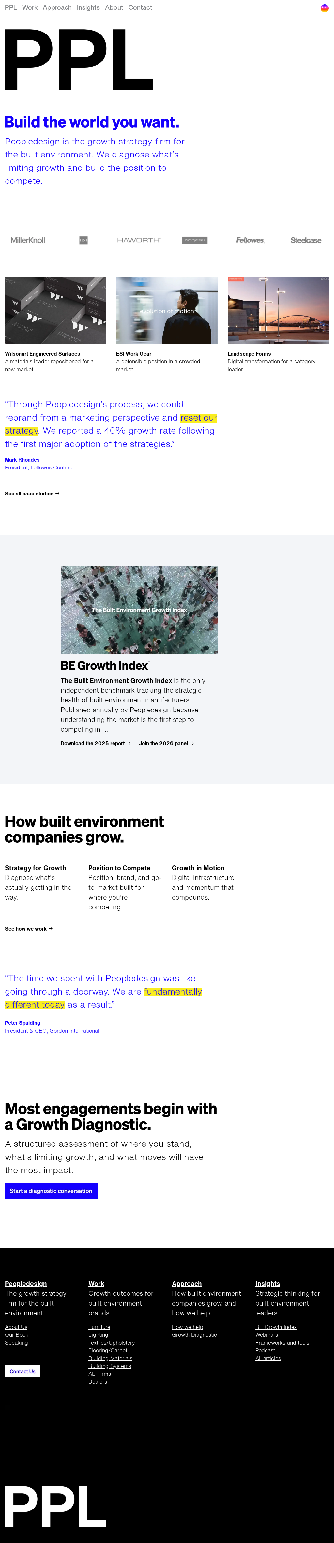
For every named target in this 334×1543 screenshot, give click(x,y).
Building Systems (109, 1366)
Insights (88, 8)
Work (30, 8)
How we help (187, 1327)
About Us (16, 1327)
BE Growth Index (276, 1327)
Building (110, 1358)
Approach (57, 8)
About (114, 8)
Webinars (266, 1335)
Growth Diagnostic (194, 1335)
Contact (140, 8)
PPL (11, 8)
